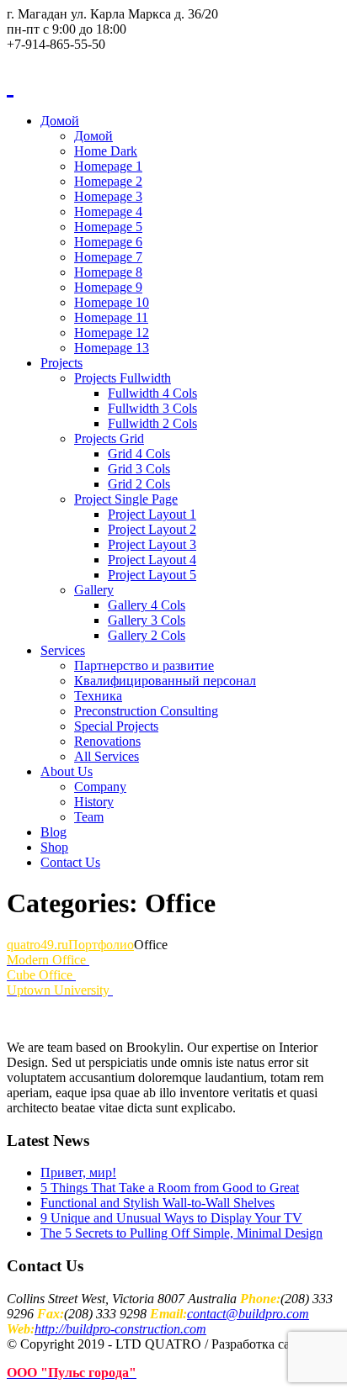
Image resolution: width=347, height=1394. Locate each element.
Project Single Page (126, 499)
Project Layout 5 (152, 575)
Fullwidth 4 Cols (152, 393)
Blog (53, 832)
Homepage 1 (108, 166)
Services (62, 650)
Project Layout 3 (152, 544)
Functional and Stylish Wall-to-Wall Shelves (157, 1203)
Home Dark (105, 151)
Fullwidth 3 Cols (152, 408)
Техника (98, 696)
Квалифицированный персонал (165, 680)
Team (89, 817)
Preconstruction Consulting (146, 711)
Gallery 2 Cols (146, 635)
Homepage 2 (108, 181)
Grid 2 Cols (139, 484)
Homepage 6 (108, 242)
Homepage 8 (108, 272)
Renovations (107, 741)
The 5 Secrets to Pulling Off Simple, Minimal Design (181, 1233)
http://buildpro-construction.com (120, 1329)
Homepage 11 (111, 317)
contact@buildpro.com (248, 1314)
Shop (54, 847)
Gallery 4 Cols (146, 605)
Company (100, 786)
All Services (106, 756)
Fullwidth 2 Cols (152, 423)
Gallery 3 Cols (146, 620)
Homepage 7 (108, 257)
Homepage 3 (108, 196)
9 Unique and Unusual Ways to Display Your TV (171, 1218)
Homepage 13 (111, 348)
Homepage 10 (111, 302)
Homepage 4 (108, 211)
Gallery (94, 590)
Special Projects (116, 726)
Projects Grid (109, 438)
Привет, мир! (78, 1172)
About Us (66, 771)
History (94, 802)
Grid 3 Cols (139, 469)
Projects (61, 363)
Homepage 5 (108, 226)
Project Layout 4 (152, 559)
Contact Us (70, 862)
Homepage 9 (108, 287)
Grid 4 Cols (139, 453)
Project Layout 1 (152, 514)
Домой (59, 121)
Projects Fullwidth (122, 378)
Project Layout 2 (152, 529)
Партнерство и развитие (144, 665)
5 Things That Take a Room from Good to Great (169, 1187)
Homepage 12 (111, 332)
